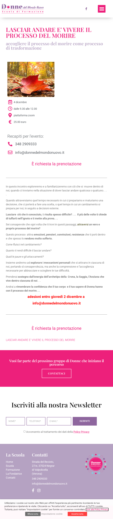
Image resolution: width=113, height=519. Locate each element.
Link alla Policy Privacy (97, 509)
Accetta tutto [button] (77, 514)
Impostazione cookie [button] (52, 514)
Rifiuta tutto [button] (33, 514)
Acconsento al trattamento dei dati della (57, 431)
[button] (102, 9)
